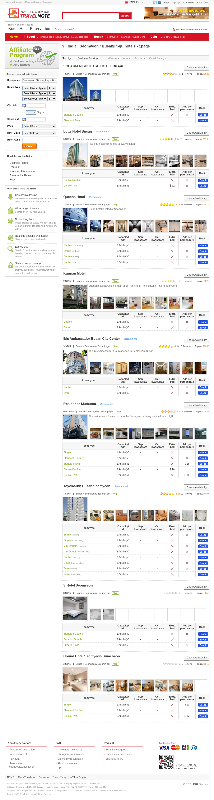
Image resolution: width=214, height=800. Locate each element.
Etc (59, 768)
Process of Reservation (23, 171)
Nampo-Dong (138, 37)
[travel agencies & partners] (32, 67)
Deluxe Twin (71, 185)
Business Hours (19, 162)
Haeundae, (125, 37)
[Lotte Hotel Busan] (75, 155)
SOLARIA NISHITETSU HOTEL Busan (93, 66)
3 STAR (67, 346)
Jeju (154, 36)
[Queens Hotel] (75, 220)
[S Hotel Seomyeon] (75, 608)
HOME (10, 777)
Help (207, 2)
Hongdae (83, 37)
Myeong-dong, (47, 37)
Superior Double (73, 639)
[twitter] (155, 3)
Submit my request (116, 749)
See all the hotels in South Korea (191, 29)
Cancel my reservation (70, 758)
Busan (98, 36)
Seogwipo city (178, 37)
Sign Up (176, 2)
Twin (72, 250)
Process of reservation (22, 749)
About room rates (67, 763)
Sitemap (203, 784)
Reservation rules (19, 754)
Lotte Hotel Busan (77, 131)
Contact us (44, 777)
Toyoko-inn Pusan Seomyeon (86, 486)
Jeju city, (165, 37)
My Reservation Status (192, 2)
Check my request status (119, 754)
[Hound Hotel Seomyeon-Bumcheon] (75, 679)
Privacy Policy (59, 777)
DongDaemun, (62, 37)
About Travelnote (26, 777)
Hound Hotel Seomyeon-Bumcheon (91, 656)
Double (73, 245)
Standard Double (73, 114)
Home (11, 24)
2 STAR (67, 204)
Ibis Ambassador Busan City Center (91, 338)
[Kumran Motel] (75, 297)
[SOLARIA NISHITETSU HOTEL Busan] (75, 89)
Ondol (67, 327)
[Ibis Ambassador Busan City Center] (75, 362)
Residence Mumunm (79, 404)
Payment (14, 758)
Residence (68, 411)
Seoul (31, 36)
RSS (188, 784)
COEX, (74, 37)
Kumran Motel (74, 273)
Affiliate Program (78, 777)
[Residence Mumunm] (75, 427)
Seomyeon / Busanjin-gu (97, 74)
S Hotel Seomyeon (78, 585)
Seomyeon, (112, 37)
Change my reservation (70, 754)
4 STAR (67, 74)
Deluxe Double (72, 180)
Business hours (114, 758)
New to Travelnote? (64, 29)
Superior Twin (71, 645)
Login (166, 2)
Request (14, 167)
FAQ (12, 179)
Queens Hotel (74, 197)
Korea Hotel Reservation (29, 28)
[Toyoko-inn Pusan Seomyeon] (75, 509)
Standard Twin (72, 120)
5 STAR (67, 139)
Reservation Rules (20, 175)
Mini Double (75, 545)
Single (67, 452)
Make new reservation (70, 749)
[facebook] (159, 3)
